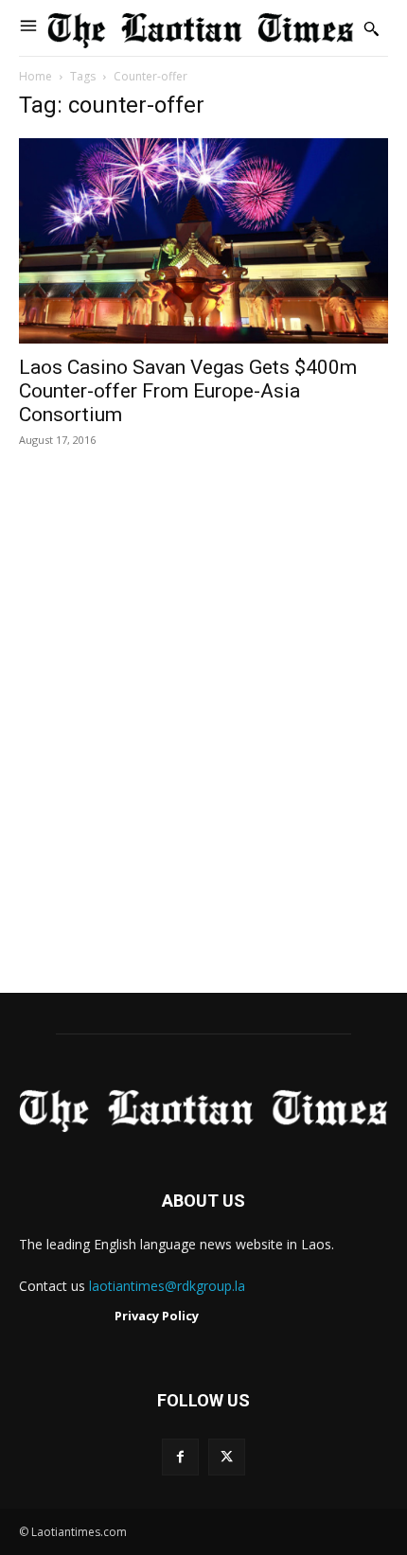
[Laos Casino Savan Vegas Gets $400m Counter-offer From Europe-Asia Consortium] (203, 241)
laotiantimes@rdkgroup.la (167, 1286)
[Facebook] (180, 1457)
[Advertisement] (203, 740)
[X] (226, 1457)
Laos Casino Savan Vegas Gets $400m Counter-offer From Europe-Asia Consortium (188, 391)
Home (35, 76)
